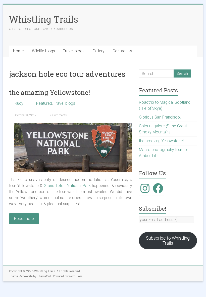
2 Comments (58, 115)
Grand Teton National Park (67, 185)
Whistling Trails (43, 19)
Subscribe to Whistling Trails (168, 240)
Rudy (19, 103)
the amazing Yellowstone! (49, 92)
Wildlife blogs (43, 51)
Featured (44, 103)
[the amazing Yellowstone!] (73, 125)
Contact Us (122, 51)
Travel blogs (73, 51)
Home (18, 51)
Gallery (98, 51)
